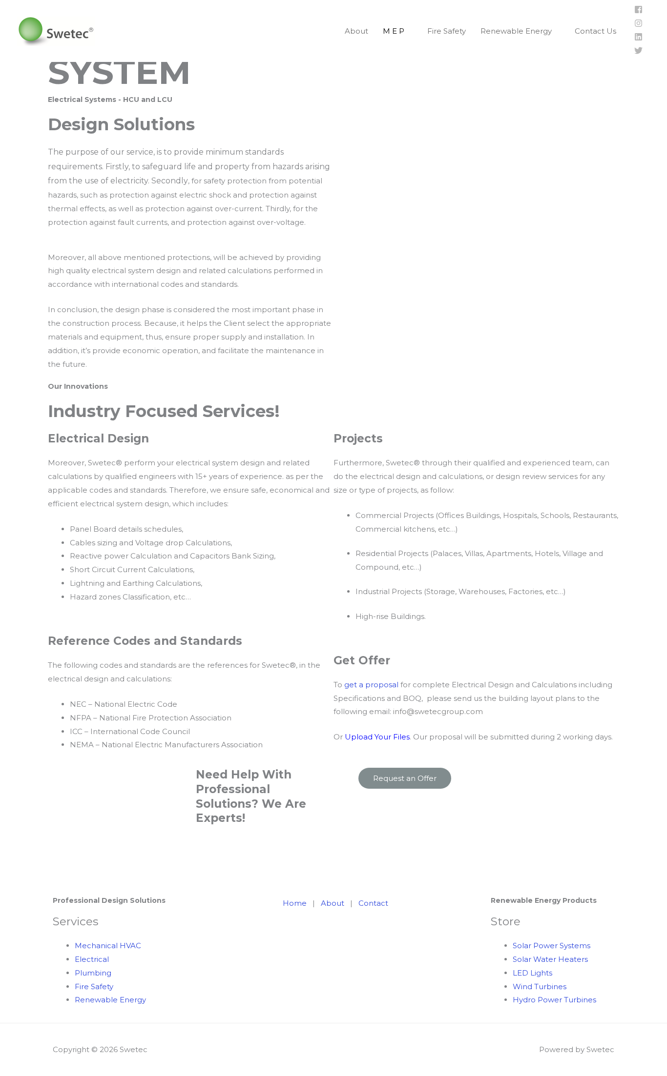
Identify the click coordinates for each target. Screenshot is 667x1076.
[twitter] (638, 52)
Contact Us (595, 31)
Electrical (92, 959)
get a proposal (371, 684)
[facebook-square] (638, 11)
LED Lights (532, 972)
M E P (393, 31)
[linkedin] (638, 38)
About (356, 31)
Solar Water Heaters (550, 959)
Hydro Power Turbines (555, 999)
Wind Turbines (539, 986)
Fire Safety (446, 31)
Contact (373, 903)
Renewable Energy (516, 31)
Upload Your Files (377, 736)
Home (296, 903)
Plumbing (93, 972)
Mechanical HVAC (108, 945)
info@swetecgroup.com (438, 711)
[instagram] (638, 24)
